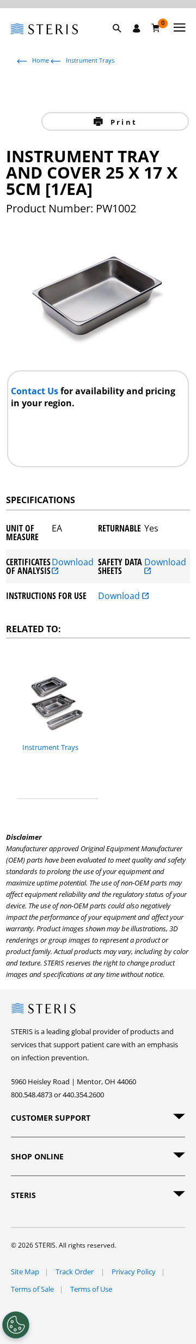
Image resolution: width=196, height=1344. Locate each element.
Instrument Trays (90, 60)
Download (73, 563)
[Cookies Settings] (15, 1325)
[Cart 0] (156, 27)
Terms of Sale (32, 1289)
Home (40, 60)
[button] (122, 41)
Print (122, 122)
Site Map (25, 1271)
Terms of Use (91, 1289)
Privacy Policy (134, 1271)
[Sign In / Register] (136, 28)
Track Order (75, 1271)
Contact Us (35, 391)
